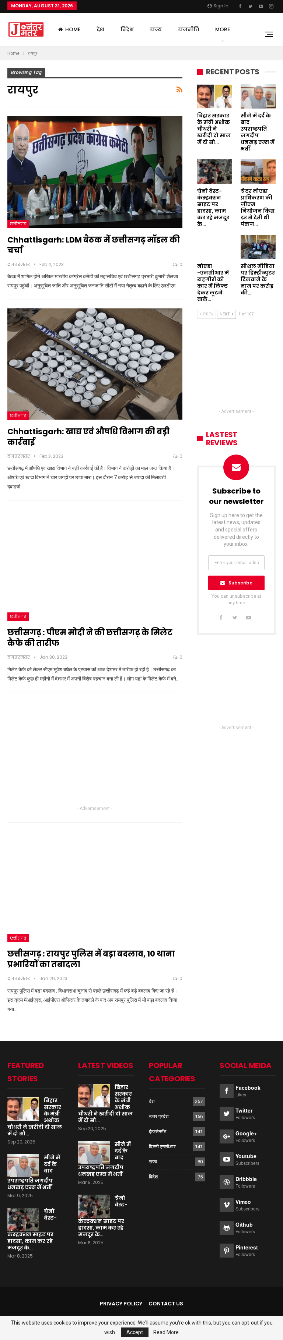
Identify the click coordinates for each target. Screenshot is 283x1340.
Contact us (166, 1303)
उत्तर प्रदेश (158, 1116)
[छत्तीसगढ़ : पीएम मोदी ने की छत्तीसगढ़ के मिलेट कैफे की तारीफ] (94, 565)
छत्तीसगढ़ (18, 224)
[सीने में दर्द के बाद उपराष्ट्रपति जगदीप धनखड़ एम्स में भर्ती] (258, 96)
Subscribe (240, 583)
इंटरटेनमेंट (157, 1131)
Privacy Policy (121, 1303)
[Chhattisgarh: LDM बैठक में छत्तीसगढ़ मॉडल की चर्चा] (94, 172)
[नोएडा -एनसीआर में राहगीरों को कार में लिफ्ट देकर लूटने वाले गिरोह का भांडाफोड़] (214, 247)
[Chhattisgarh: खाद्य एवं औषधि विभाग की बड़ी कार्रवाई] (94, 364)
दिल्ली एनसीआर (162, 1146)
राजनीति (188, 29)
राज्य (156, 29)
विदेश (127, 29)
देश (100, 29)
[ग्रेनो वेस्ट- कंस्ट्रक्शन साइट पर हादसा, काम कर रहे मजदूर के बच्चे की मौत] (214, 171)
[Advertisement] (94, 752)
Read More (166, 1332)
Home (72, 29)
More (222, 29)
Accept (134, 1332)
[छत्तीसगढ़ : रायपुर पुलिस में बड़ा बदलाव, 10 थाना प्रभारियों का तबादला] (94, 887)
